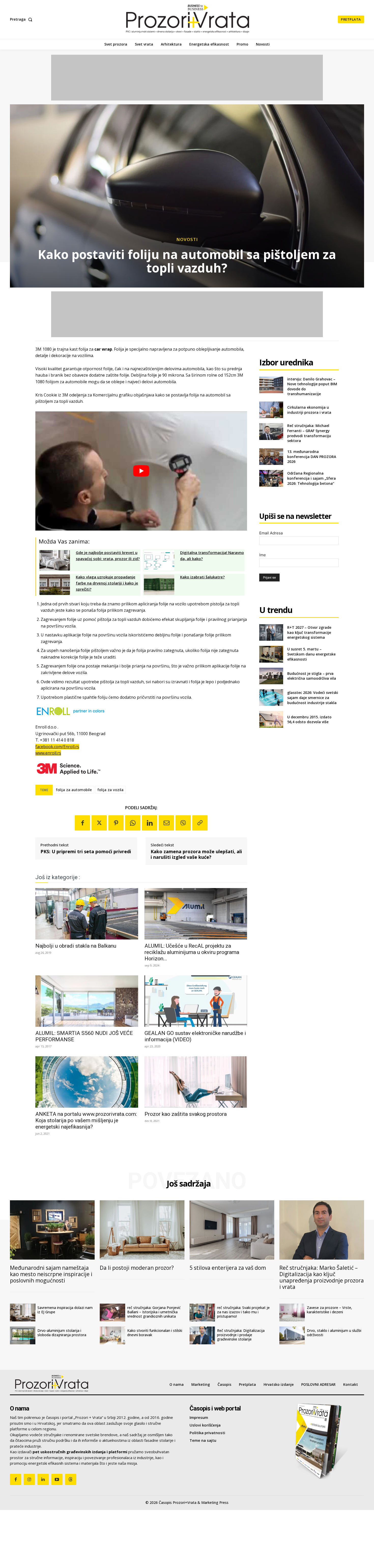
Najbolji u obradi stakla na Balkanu (75, 946)
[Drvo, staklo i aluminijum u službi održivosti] (292, 1335)
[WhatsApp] (132, 823)
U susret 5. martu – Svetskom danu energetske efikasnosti (311, 654)
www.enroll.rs (48, 753)
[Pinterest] (116, 823)
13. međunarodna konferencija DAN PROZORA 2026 (311, 456)
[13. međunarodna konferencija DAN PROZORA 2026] (271, 456)
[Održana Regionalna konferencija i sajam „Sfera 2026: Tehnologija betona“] (271, 478)
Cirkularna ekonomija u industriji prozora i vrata (309, 410)
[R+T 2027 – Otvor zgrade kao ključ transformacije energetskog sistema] (271, 632)
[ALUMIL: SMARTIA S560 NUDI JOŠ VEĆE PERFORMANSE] (86, 1001)
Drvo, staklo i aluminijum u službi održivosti (334, 1332)
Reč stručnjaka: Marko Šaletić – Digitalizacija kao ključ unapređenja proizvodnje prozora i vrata (321, 1277)
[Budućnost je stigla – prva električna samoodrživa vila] (271, 676)
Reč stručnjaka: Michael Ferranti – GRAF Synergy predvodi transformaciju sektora (309, 433)
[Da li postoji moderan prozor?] (142, 1230)
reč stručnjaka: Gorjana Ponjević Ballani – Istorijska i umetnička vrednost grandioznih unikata (154, 1312)
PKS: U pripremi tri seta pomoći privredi (85, 851)
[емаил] (166, 823)
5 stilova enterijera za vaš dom (228, 1267)
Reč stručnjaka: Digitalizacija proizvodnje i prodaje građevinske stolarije (241, 1335)
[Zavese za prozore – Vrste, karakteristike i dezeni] (292, 1312)
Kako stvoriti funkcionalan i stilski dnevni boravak (154, 1332)
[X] (99, 823)
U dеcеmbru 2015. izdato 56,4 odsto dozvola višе (309, 719)
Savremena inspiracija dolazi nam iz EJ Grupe (65, 1309)
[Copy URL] (200, 823)
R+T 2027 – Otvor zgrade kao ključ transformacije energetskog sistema (309, 632)
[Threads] (70, 1479)
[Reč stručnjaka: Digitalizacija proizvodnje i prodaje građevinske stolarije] (202, 1335)
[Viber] (183, 823)
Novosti (187, 239)
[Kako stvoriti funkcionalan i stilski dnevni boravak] (112, 1335)
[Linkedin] (149, 823)
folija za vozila (110, 789)
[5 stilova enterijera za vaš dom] (232, 1230)
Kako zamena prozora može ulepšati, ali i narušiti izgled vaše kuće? (196, 854)
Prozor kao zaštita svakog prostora (186, 1114)
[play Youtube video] (141, 471)
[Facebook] (82, 823)
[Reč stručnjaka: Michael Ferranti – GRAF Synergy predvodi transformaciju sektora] (271, 431)
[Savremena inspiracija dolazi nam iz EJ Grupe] (22, 1312)
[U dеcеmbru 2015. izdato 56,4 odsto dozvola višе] (271, 719)
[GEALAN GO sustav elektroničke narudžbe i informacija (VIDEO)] (196, 1001)
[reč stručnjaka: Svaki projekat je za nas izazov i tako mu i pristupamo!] (202, 1312)
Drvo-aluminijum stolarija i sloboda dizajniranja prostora (61, 1332)
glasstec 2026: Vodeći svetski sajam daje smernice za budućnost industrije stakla (312, 697)
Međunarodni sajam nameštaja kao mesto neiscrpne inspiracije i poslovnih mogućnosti (51, 1274)
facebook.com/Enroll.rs (57, 746)
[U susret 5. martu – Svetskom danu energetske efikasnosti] (271, 654)
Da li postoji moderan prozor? (137, 1267)
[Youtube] (57, 1479)
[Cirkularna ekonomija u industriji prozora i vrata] (271, 410)
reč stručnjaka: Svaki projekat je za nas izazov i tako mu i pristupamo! (243, 1312)
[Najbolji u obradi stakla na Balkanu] (86, 913)
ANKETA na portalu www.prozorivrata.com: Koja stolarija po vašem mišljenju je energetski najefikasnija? (86, 1120)
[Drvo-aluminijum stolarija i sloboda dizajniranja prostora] (22, 1335)
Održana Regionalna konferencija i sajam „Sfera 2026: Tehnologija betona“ (311, 478)
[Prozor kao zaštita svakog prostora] (196, 1082)
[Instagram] (29, 1479)
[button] (22, 19)
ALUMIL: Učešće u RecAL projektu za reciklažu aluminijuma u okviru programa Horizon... (192, 952)
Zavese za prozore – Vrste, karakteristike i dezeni (329, 1309)
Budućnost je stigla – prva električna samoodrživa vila (311, 676)
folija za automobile (74, 789)
